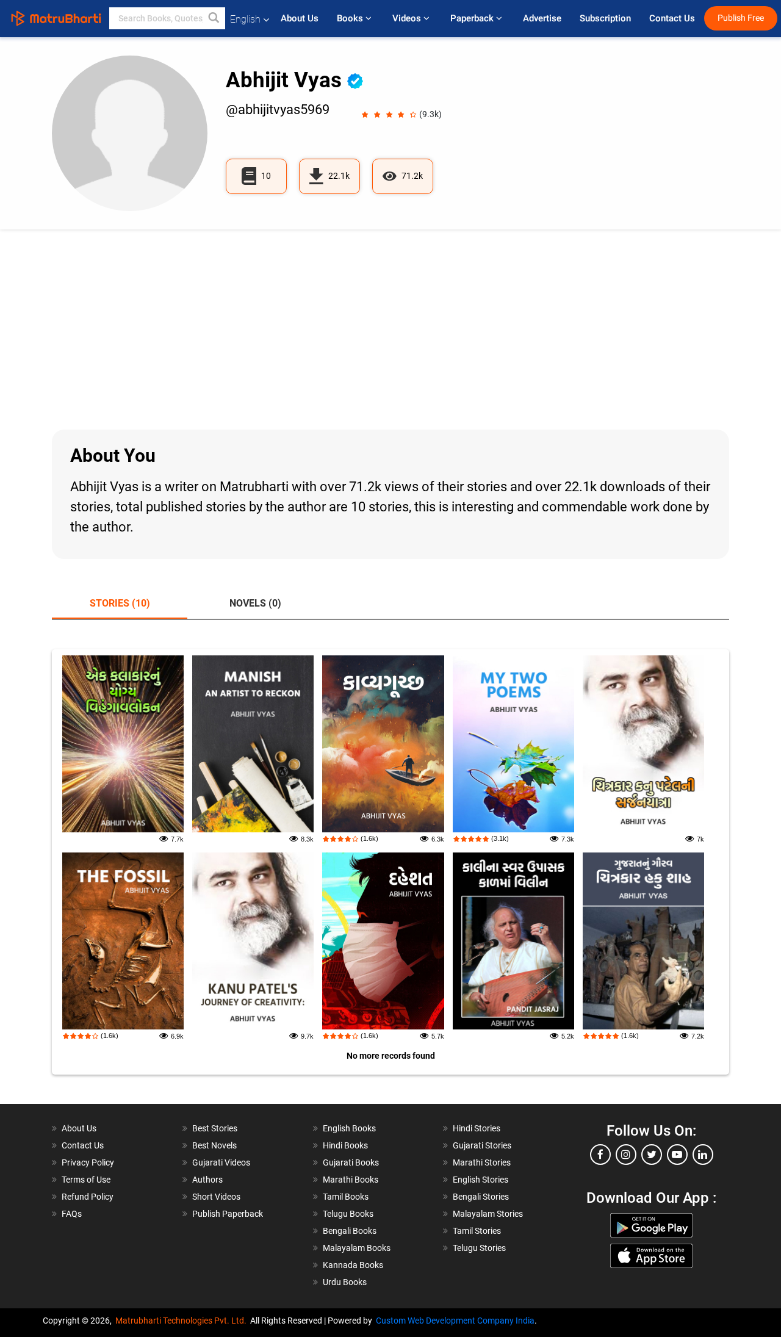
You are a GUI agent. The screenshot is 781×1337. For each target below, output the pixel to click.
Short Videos (216, 1197)
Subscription (605, 18)
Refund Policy (87, 1197)
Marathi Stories (482, 1162)
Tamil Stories (477, 1231)
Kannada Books (353, 1265)
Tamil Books (346, 1197)
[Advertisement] (390, 329)
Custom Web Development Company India (455, 1320)
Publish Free (741, 18)
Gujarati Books (351, 1162)
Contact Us (672, 18)
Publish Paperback (227, 1214)
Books (351, 18)
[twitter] (651, 1154)
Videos (407, 18)
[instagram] (626, 1154)
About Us (300, 18)
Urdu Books (345, 1282)
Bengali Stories (481, 1197)
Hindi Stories (476, 1128)
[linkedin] (703, 1154)
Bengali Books (349, 1231)
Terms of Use (86, 1179)
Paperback (473, 18)
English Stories (480, 1179)
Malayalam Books (356, 1248)
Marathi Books (350, 1179)
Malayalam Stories (488, 1214)
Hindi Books (345, 1145)
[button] (214, 18)
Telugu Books (348, 1214)
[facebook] (600, 1154)
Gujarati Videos (221, 1162)
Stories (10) (120, 603)
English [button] (245, 19)
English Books (349, 1128)
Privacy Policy (88, 1162)
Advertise (542, 18)
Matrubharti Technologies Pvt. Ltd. (182, 1320)
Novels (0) (255, 603)
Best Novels (214, 1145)
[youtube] (677, 1154)
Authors (207, 1179)
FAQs (72, 1214)
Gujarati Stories (482, 1145)
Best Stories (214, 1128)
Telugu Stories (479, 1248)
